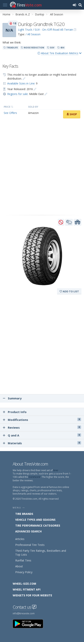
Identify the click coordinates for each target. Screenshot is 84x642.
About (19, 566)
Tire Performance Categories (37, 525)
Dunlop (39, 14)
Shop (73, 114)
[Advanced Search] (80, 5)
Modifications (44, 420)
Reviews (44, 427)
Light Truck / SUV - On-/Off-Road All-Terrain (45, 29)
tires (55, 470)
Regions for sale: (17, 94)
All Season (56, 14)
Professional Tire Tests (30, 545)
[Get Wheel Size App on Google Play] (30, 623)
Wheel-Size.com (24, 583)
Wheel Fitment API (26, 589)
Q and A (44, 435)
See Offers (10, 113)
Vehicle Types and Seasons (35, 519)
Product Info (17, 412)
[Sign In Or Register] (74, 5)
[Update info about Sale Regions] (46, 94)
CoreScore (34, 477)
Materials (44, 443)
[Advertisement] (42, 167)
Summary (14, 398)
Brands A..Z (22, 14)
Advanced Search (28, 531)
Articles (19, 539)
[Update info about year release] (35, 89)
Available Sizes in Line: (21, 83)
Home (6, 14)
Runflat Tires (23, 560)
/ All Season (33, 34)
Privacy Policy (23, 572)
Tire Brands (24, 514)
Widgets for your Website (32, 595)
